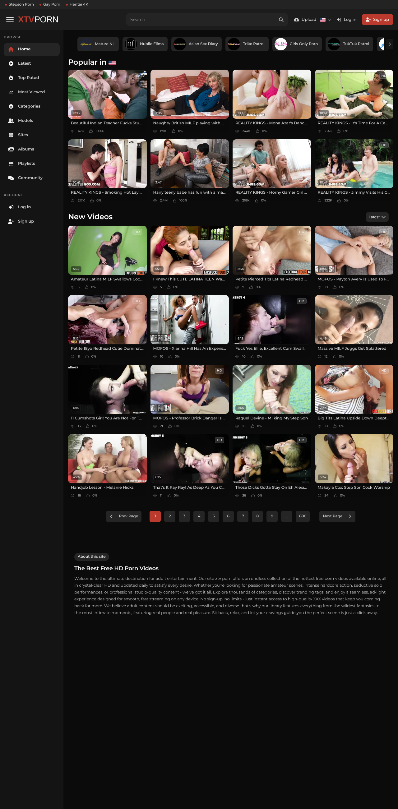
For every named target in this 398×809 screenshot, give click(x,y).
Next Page (332, 516)
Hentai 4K (79, 4)
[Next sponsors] (389, 44)
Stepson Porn (21, 4)
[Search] (281, 19)
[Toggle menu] (10, 19)
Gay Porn (51, 4)
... (286, 516)
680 (302, 516)
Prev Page (128, 516)
